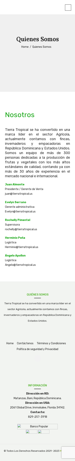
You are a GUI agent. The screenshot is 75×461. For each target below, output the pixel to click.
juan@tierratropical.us (18, 193)
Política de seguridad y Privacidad (37, 349)
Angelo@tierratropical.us (20, 265)
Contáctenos (25, 343)
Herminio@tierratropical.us (21, 247)
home (25, 47)
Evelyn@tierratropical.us (20, 211)
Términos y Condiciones (51, 343)
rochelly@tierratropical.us (21, 229)
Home (10, 343)
